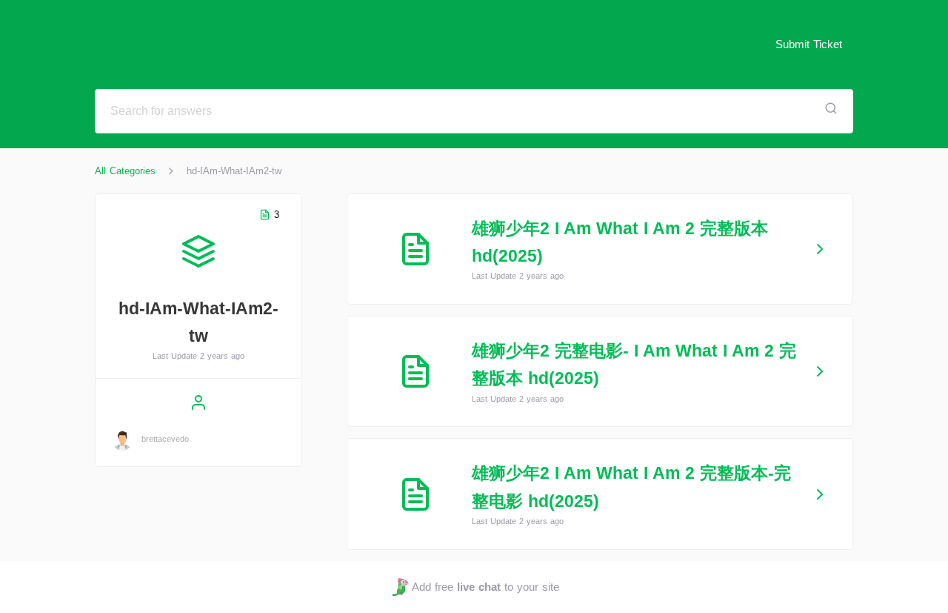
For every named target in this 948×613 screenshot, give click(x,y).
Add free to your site (485, 586)
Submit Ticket (808, 44)
